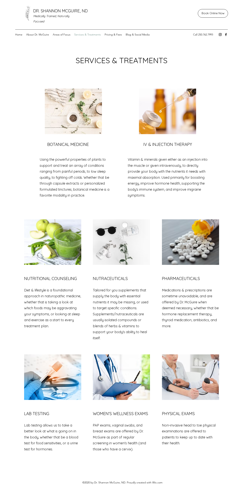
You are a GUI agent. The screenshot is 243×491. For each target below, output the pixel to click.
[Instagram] (220, 34)
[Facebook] (226, 34)
